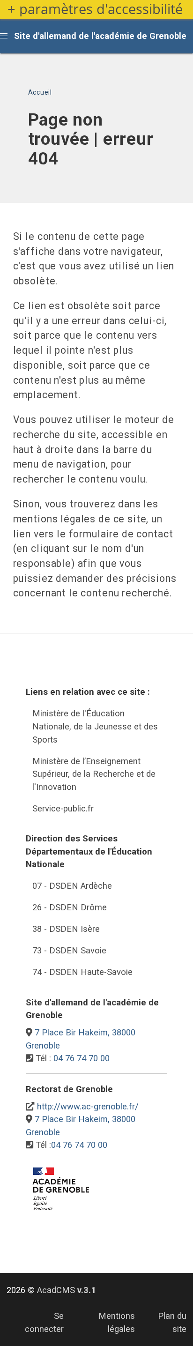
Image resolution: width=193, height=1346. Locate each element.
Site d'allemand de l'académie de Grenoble (100, 36)
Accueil (40, 92)
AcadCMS (66, 1290)
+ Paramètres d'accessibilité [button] (95, 9)
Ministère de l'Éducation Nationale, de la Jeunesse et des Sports (95, 726)
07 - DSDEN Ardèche (72, 886)
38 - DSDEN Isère (66, 929)
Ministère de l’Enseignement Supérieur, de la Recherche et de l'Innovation (94, 774)
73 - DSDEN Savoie (69, 950)
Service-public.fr (63, 808)
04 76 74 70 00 (81, 1058)
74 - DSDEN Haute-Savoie (82, 972)
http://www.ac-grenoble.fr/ (88, 1106)
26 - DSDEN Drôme (69, 907)
